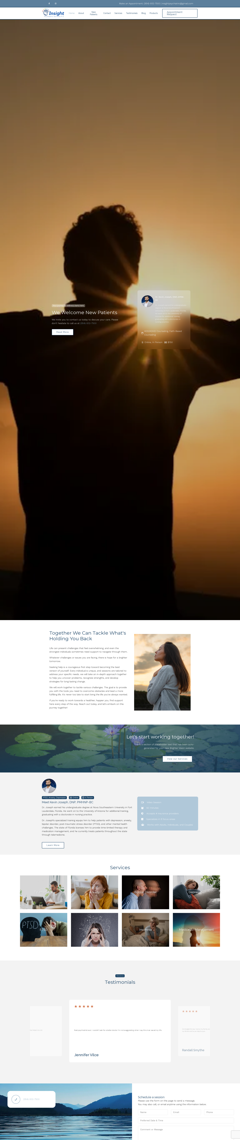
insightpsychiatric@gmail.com (177, 3)
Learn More (53, 845)
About (81, 13)
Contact (107, 13)
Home (71, 13)
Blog (143, 13)
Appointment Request (174, 13)
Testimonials (132, 13)
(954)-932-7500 (152, 3)
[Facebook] (49, 3)
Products (154, 13)
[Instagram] (55, 3)
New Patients (93, 13)
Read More (62, 332)
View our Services (177, 759)
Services (118, 13)
